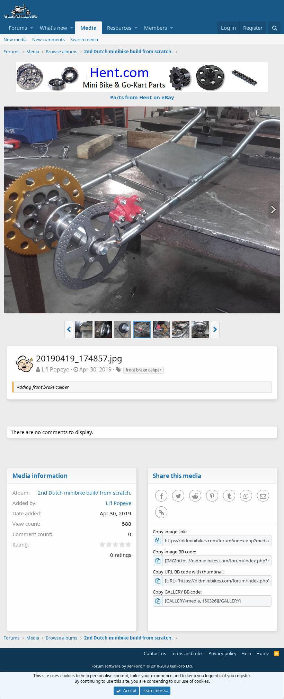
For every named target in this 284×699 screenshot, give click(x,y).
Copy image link (169, 531)
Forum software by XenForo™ (142, 666)
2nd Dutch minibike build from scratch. (84, 492)
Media (88, 27)
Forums (18, 27)
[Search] (274, 27)
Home (262, 653)
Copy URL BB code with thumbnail (188, 572)
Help (246, 653)
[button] (31, 27)
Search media (84, 39)
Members (155, 27)
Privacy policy (222, 653)
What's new (53, 27)
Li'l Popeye (55, 369)
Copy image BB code (174, 552)
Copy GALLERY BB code (177, 592)
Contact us (155, 653)
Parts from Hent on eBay (142, 97)
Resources (119, 27)
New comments (48, 39)
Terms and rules (187, 653)
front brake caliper (143, 370)
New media (15, 39)
